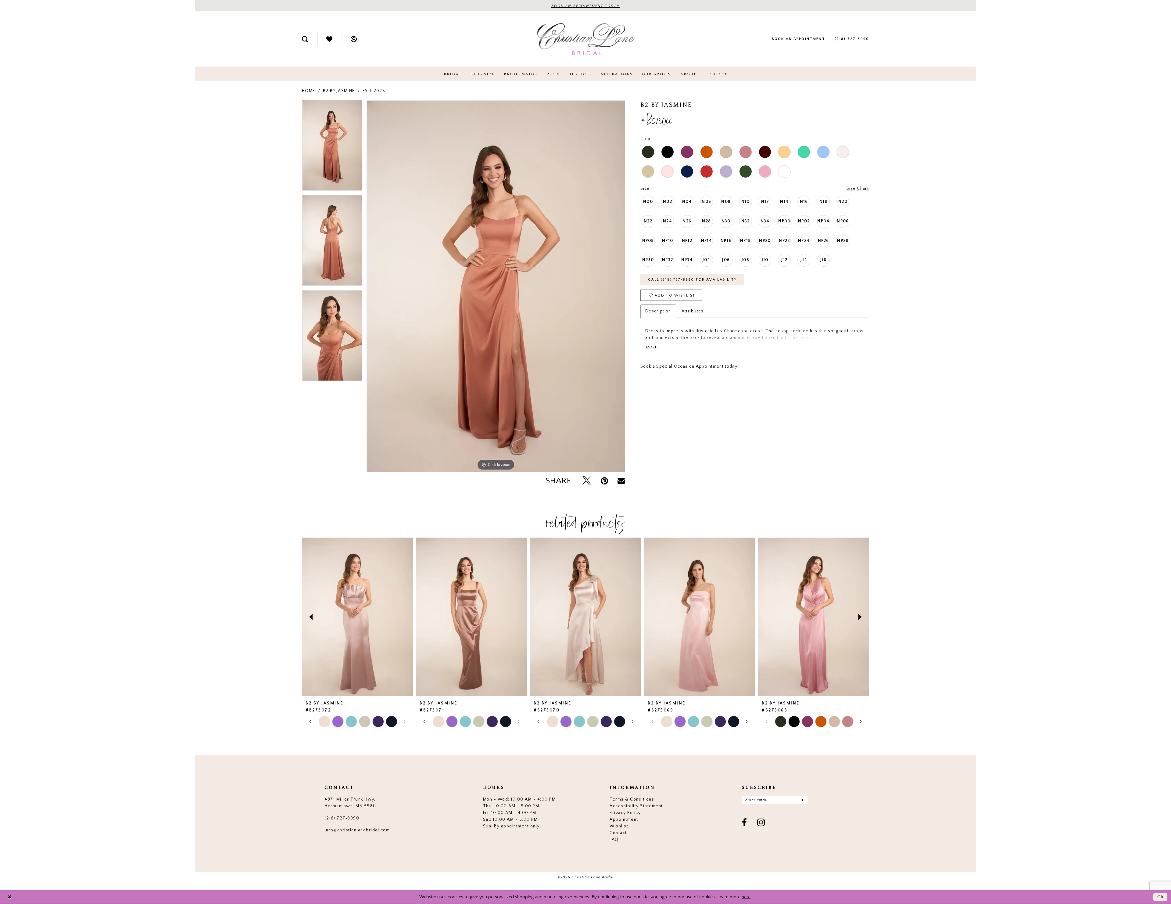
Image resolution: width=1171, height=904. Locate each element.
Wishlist (619, 826)
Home (308, 90)
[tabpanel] (332, 147)
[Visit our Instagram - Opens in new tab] (761, 823)
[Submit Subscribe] (802, 800)
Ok (1160, 896)
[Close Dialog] (9, 897)
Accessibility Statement (636, 806)
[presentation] (357, 617)
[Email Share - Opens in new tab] (621, 481)
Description (658, 311)
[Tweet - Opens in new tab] (586, 481)
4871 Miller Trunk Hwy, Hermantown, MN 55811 (350, 803)
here (746, 896)
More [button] (651, 347)
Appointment (624, 819)
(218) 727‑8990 (341, 818)
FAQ (614, 839)
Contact (618, 832)
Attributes (693, 311)
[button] (354, 38)
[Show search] (305, 38)
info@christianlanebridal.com (357, 830)
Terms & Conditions (632, 799)
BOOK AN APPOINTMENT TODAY (585, 6)
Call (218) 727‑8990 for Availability (692, 280)
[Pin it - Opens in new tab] (604, 481)
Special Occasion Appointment (690, 366)
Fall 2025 (374, 90)
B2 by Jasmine (339, 90)
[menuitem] (305, 38)
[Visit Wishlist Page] (329, 38)
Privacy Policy (625, 812)
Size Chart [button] (858, 188)
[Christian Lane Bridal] (585, 39)
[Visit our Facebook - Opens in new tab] (745, 823)
